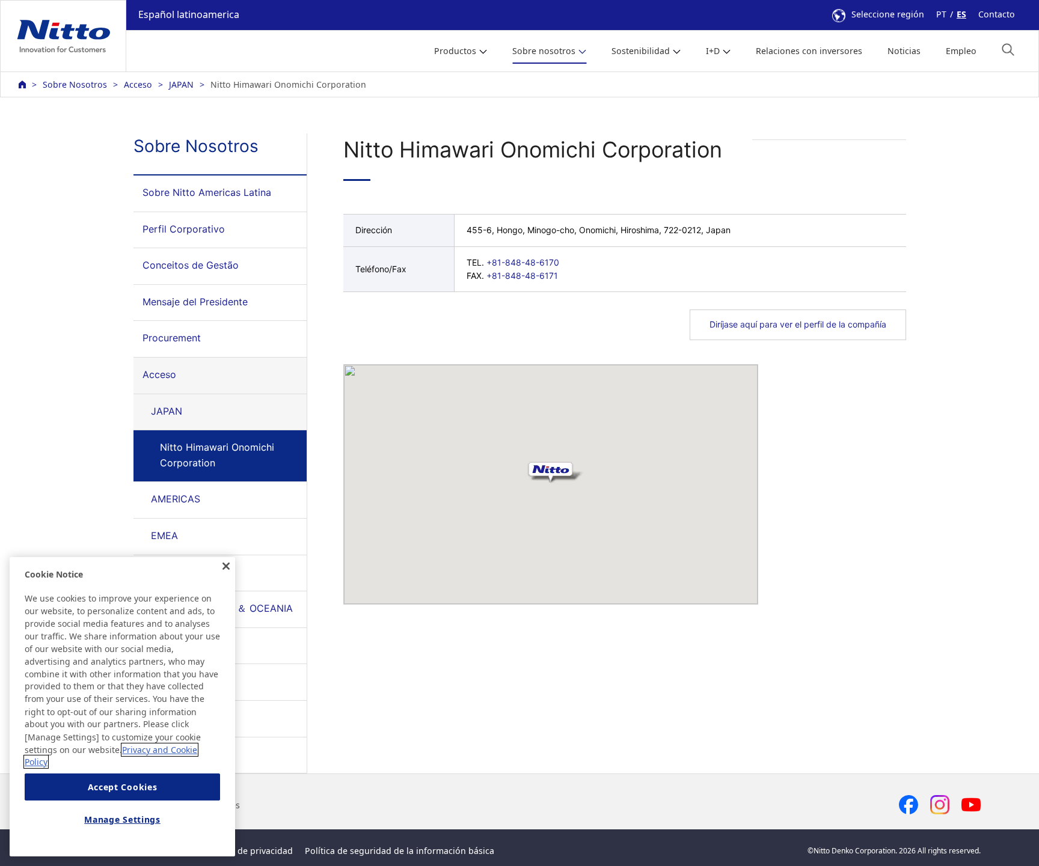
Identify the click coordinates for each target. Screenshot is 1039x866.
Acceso (138, 84)
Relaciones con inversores (809, 50)
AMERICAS (175, 499)
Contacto (996, 14)
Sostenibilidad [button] (640, 50)
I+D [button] (713, 50)
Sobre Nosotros (75, 84)
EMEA (164, 535)
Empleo (961, 50)
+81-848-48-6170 (522, 262)
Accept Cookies (123, 787)
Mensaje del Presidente (195, 302)
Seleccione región (887, 14)
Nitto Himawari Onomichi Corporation (217, 455)
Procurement (172, 338)
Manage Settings (122, 819)
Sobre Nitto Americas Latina (207, 192)
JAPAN (181, 84)
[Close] (226, 566)
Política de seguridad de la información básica (399, 850)
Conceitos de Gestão (191, 265)
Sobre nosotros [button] (543, 50)
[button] (1008, 49)
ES (961, 14)
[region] (122, 706)
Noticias (904, 50)
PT (941, 14)
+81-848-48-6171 (522, 275)
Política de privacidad (249, 850)
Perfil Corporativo (184, 229)
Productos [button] (455, 50)
